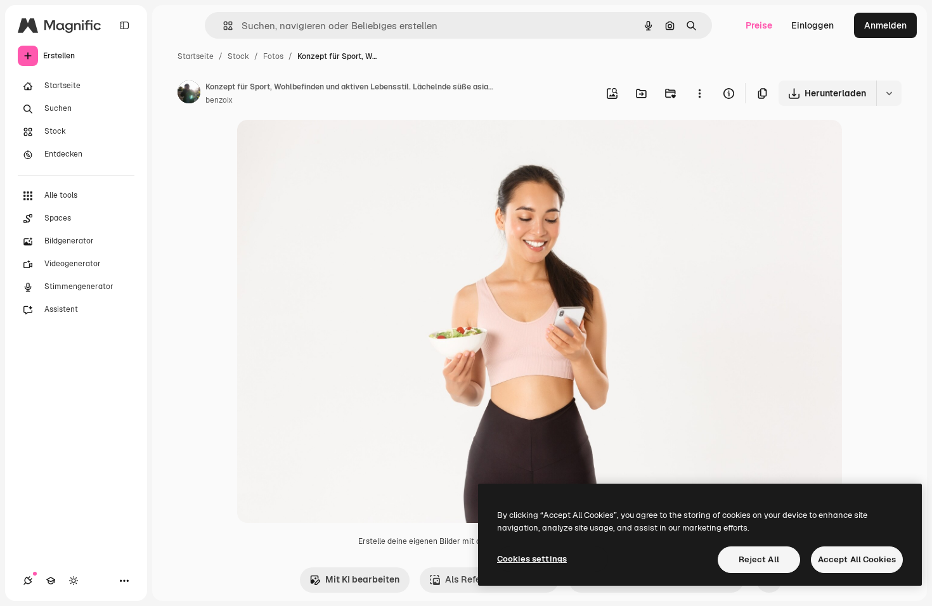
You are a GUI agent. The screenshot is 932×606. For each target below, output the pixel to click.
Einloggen (812, 25)
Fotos (273, 56)
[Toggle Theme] (73, 581)
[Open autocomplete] (222, 25)
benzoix (219, 100)
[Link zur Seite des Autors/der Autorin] (189, 94)
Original (318, 144)
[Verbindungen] (28, 581)
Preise (759, 25)
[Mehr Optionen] (699, 93)
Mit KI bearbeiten (362, 579)
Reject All (759, 559)
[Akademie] (51, 581)
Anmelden (885, 25)
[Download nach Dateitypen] (889, 93)
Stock (238, 56)
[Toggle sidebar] (124, 25)
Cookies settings (532, 558)
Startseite (196, 56)
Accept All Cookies (857, 559)
